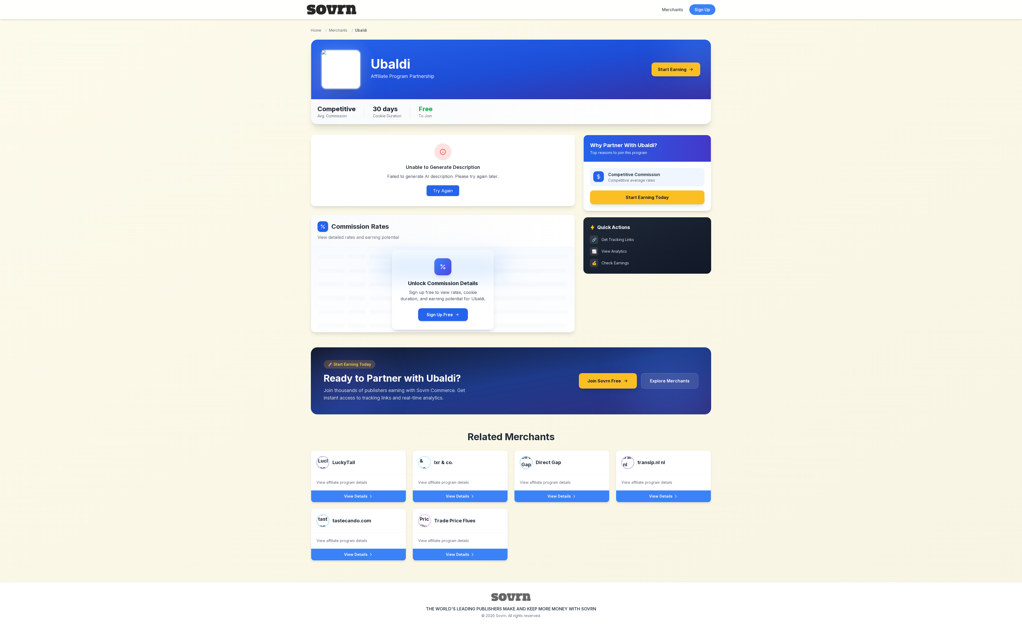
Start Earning (672, 69)
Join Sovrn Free (604, 381)
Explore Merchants (670, 381)
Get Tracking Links (613, 239)
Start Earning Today (647, 197)
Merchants (672, 9)
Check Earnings (610, 263)
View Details (356, 496)
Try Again (443, 190)
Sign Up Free (440, 314)
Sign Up (702, 9)
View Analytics (609, 251)
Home (316, 30)
